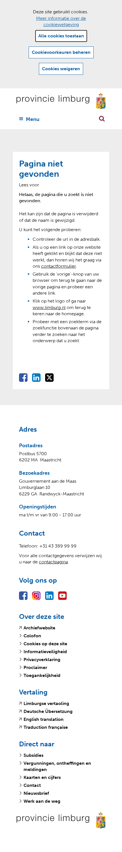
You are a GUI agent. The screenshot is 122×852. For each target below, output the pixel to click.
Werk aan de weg (42, 801)
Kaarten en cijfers (42, 777)
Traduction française (46, 727)
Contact (32, 785)
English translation (44, 719)
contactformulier (58, 266)
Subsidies (33, 755)
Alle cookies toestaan (61, 36)
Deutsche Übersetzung (48, 711)
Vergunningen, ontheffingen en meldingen (57, 766)
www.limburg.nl (49, 307)
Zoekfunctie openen (102, 119)
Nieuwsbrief (36, 793)
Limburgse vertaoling (46, 703)
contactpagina (53, 562)
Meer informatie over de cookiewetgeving (61, 21)
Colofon (32, 635)
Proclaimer (35, 667)
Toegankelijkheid (42, 675)
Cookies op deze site (45, 643)
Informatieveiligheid (45, 651)
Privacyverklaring (42, 659)
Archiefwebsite (39, 628)
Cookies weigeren (61, 68)
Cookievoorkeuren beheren (61, 52)
